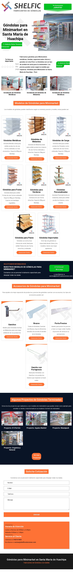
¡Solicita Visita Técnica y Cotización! (11, 45)
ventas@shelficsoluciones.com (61, 276)
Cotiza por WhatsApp (60, 268)
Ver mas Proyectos (36, 456)
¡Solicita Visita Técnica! (63, 64)
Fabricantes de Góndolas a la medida (36, 563)
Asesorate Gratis (12, 158)
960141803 (18, 540)
